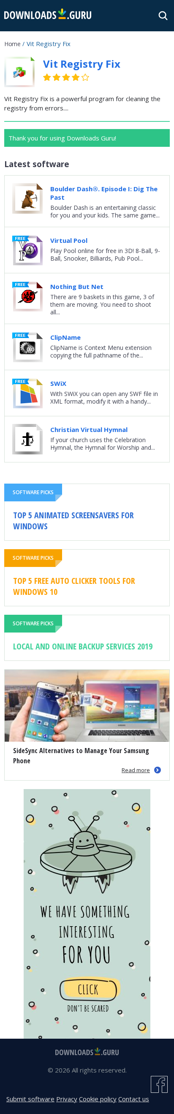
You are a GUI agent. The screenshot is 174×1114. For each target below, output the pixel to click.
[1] (47, 77)
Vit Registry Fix (81, 64)
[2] (52, 77)
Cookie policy (98, 1099)
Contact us (133, 1099)
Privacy (66, 1099)
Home (12, 44)
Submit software (30, 1099)
